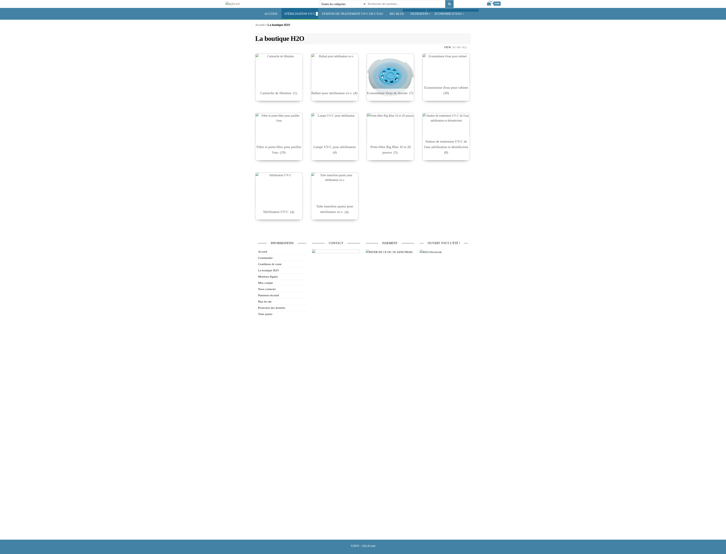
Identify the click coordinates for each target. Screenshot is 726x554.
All (464, 47)
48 (458, 47)
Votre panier (265, 314)
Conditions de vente (270, 264)
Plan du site (265, 301)
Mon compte (265, 282)
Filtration (420, 12)
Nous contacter (267, 289)
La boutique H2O (268, 270)
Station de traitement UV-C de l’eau (352, 14)
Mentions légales (268, 276)
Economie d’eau (448, 14)
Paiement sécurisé (268, 295)
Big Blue (398, 12)
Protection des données (271, 307)
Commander (265, 257)
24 (453, 47)
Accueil (271, 14)
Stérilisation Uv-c (299, 14)
